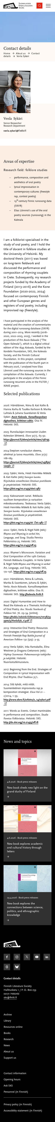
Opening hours (12, 1079)
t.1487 (41, 522)
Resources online (13, 1026)
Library (7, 1020)
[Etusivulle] (12, 946)
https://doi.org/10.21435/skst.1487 (22, 488)
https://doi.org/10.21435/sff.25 (20, 545)
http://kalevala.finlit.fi (31, 594)
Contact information (15, 1073)
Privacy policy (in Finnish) (18, 1104)
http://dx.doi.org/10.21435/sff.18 (21, 722)
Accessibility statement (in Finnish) (23, 1110)
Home (7, 53)
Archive (8, 1014)
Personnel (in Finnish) (16, 1091)
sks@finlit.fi (10, 997)
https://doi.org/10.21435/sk (19, 522)
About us (21, 53)
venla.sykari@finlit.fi (15, 130)
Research (9, 1039)
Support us (10, 1057)
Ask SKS (8, 1085)
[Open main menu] (48, 6)
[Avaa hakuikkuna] (39, 6)
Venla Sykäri (23, 56)
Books (7, 1033)
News (7, 1045)
